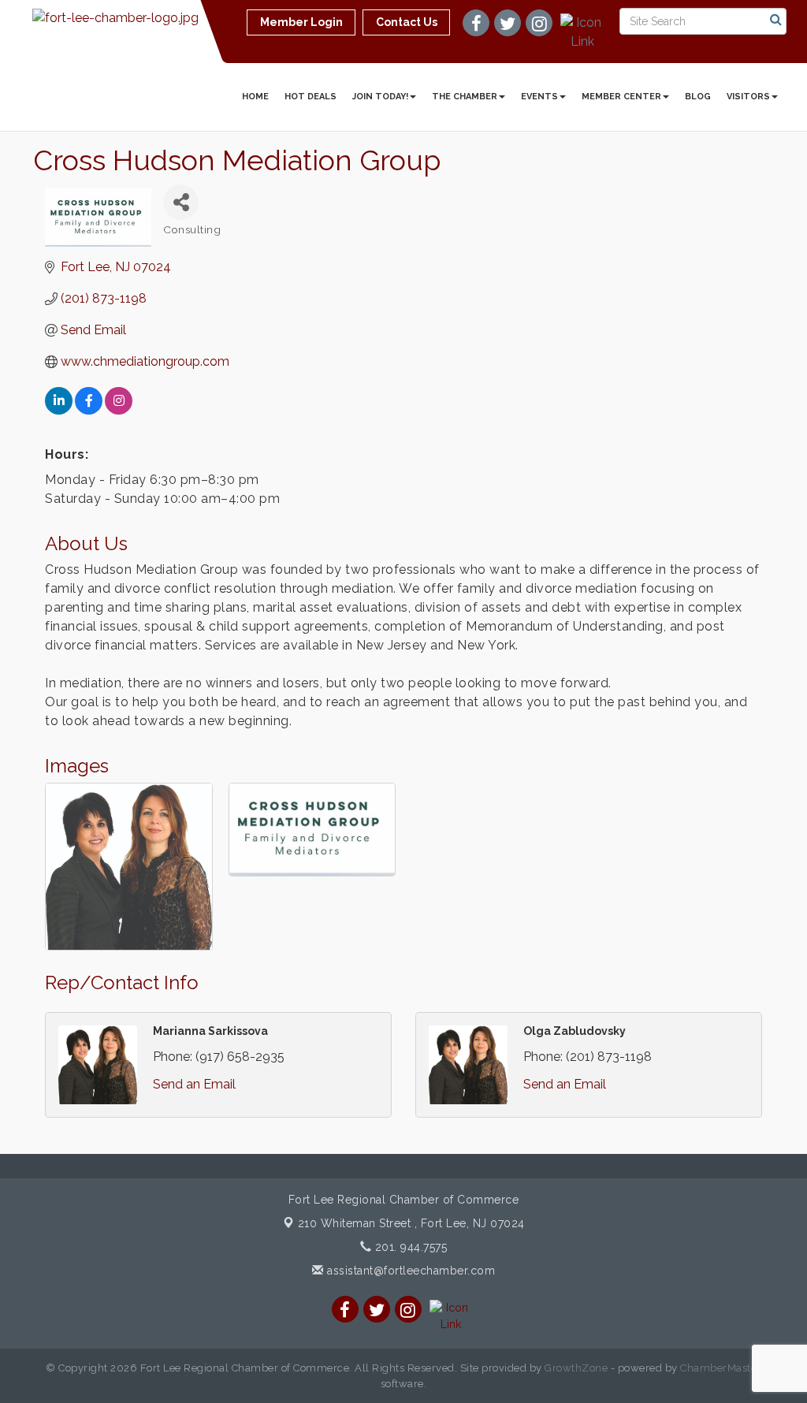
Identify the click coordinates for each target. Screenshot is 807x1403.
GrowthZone (576, 1368)
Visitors (748, 96)
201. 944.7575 (409, 1247)
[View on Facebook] (88, 410)
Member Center (621, 96)
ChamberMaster (720, 1368)
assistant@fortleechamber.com (409, 1270)
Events (539, 96)
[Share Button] (181, 202)
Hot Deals (310, 96)
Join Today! (380, 96)
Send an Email (194, 1084)
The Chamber (464, 96)
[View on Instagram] (118, 410)
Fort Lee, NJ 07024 (411, 1223)
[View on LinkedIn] (59, 410)
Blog (698, 96)
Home (255, 96)
